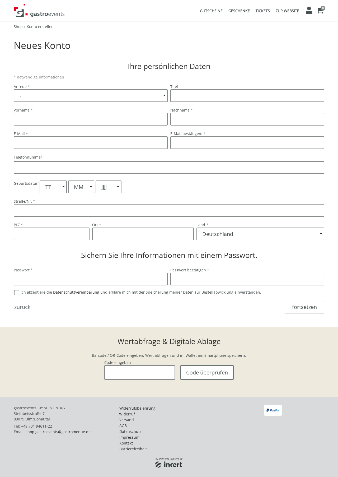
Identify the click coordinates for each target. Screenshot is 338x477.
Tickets (263, 10)
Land (202, 224)
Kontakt (126, 443)
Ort (96, 224)
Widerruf (127, 413)
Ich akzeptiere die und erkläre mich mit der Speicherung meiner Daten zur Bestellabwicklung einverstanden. (140, 292)
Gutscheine (211, 10)
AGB (123, 425)
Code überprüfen (207, 372)
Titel (174, 86)
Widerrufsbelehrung (137, 408)
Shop (18, 26)
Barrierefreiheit (133, 448)
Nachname (181, 110)
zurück (22, 307)
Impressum (129, 437)
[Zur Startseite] (39, 10)
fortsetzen (304, 307)
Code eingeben (117, 362)
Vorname (23, 110)
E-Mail (21, 133)
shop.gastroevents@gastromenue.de (58, 431)
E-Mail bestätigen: (187, 133)
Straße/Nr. (24, 201)
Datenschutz (130, 431)
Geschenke (239, 10)
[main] (169, 203)
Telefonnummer (28, 157)
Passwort (23, 269)
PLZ (18, 224)
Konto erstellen (40, 26)
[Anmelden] (308, 10)
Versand (126, 419)
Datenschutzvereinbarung (76, 292)
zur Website (287, 10)
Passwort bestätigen (189, 269)
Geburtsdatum (27, 183)
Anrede (22, 86)
